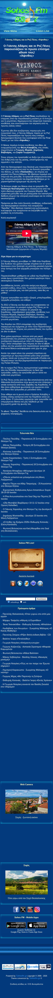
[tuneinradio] (45, 969)
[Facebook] (16, 911)
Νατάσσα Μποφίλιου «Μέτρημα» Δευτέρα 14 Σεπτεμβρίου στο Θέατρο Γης (23, 472)
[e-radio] (33, 969)
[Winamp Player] (26, 586)
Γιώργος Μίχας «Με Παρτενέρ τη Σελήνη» (22, 676)
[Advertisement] (26, 737)
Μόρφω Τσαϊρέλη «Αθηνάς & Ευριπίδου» (22, 620)
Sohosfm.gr (21, 976)
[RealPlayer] (33, 586)
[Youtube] (30, 911)
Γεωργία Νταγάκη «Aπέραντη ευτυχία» (21, 642)
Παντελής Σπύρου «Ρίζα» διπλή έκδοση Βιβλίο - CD (27, 634)
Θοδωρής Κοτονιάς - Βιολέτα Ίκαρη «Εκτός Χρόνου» (27, 680)
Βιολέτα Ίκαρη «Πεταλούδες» (16, 638)
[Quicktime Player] (40, 586)
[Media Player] (20, 586)
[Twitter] (23, 911)
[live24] (20, 969)
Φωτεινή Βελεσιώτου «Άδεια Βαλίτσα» (20, 653)
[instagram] (37, 911)
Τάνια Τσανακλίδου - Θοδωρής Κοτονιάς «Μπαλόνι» (27, 624)
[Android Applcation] (16, 927)
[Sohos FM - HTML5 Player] (13, 586)
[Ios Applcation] (37, 927)
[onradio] (8, 969)
